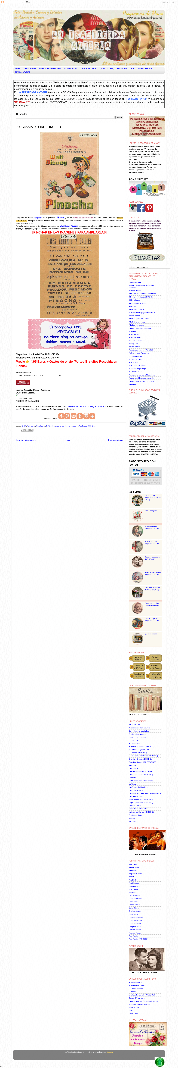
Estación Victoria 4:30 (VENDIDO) (142, 762)
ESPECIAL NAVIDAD (22, 72)
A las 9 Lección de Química (140, 328)
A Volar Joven (134, 316)
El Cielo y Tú (134, 740)
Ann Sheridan (134, 883)
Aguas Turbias (134, 347)
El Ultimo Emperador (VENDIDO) (142, 995)
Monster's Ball (134, 1007)
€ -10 (24, 426)
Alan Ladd (133, 864)
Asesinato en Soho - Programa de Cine (153, 573)
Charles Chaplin (135, 911)
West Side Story (135, 815)
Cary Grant (133, 902)
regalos (75, 426)
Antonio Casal (134, 886)
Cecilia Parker (134, 905)
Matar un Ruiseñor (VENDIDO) (141, 799)
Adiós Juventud (135, 334)
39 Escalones (134, 300)
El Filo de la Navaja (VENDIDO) (141, 746)
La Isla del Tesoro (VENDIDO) (141, 775)
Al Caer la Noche (135, 356)
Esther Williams (135, 930)
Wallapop (83, 426)
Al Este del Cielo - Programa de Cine (152, 543)
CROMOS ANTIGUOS (89, 69)
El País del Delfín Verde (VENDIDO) (143, 756)
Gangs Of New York (137, 998)
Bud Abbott (133, 892)
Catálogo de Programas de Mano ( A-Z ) (153, 497)
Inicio (17, 69)
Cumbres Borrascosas (137, 734)
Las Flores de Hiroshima (138, 787)
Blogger (110, 1052)
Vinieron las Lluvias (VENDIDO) (141, 812)
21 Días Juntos (135, 291)
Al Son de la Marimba (137, 366)
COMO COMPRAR (29, 69)
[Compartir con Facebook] (29, 430)
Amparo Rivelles (135, 874)
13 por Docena (135, 282)
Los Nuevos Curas (136, 796)
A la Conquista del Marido (139, 319)
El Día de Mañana (136, 989)
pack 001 (132, 818)
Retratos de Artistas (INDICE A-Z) (152, 558)
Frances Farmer (135, 933)
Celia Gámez (134, 908)
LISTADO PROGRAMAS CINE (50, 69)
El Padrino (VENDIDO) (138, 753)
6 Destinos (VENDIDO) (138, 309)
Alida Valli (133, 871)
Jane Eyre (133, 765)
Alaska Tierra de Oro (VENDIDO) (142, 381)
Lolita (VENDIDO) (136, 790)
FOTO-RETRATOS (71, 69)
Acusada (132, 331)
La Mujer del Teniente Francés (141, 781)
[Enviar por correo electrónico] (22, 430)
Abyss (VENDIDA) (136, 982)
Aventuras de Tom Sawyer (139, 728)
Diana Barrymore (135, 920)
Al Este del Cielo (135, 359)
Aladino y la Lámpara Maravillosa (142, 375)
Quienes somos (151, 634)
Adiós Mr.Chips (135, 337)
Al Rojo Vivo (134, 362)
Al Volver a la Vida (136, 372)
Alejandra (132, 384)
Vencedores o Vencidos (138, 809)
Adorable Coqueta (136, 341)
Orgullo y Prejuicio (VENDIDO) (141, 803)
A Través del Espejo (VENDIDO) (142, 313)
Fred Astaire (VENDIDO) (138, 939)
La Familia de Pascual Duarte (140, 771)
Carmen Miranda (135, 899)
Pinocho (51, 426)
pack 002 (132, 821)
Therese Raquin (135, 806)
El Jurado (132, 992)
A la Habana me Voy (137, 322)
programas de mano (63, 426)
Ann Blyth (132, 880)
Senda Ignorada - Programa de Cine (152, 527)
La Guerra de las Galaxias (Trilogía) (143, 1001)
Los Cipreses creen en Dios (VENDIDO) (145, 793)
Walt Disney (92, 426)
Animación (31, 426)
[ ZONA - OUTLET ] (107, 69)
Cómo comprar (150, 511)
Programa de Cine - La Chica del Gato (152, 604)
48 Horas (132, 306)
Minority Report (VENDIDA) (139, 1004)
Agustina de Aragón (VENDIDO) (141, 350)
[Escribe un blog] (24, 430)
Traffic (131, 1010)
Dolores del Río (135, 924)
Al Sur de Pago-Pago (137, 369)
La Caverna (133, 768)
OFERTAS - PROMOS (144, 69)
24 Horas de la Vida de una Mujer (142, 294)
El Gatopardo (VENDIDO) (139, 750)
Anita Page (133, 877)
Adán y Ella (133, 344)
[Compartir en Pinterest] (32, 430)
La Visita (132, 784)
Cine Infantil (40, 426)
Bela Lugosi (133, 889)
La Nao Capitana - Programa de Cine (152, 620)
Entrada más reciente (26, 440)
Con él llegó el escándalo (139, 731)
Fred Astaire (133, 936)
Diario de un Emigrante (138, 737)
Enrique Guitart (135, 927)
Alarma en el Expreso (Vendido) (141, 378)
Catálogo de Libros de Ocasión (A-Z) (152, 589)
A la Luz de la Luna (136, 325)
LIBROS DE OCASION (125, 69)
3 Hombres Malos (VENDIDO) (141, 297)
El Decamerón (134, 743)
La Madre (132, 778)
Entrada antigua (115, 440)
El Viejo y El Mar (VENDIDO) (140, 759)
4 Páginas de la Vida (137, 303)
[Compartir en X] (27, 430)
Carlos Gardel (134, 895)
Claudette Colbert (136, 917)
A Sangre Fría (134, 725)
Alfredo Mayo (134, 867)
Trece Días (133, 1014)
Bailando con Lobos (137, 985)
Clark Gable (133, 914)
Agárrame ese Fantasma (139, 353)
